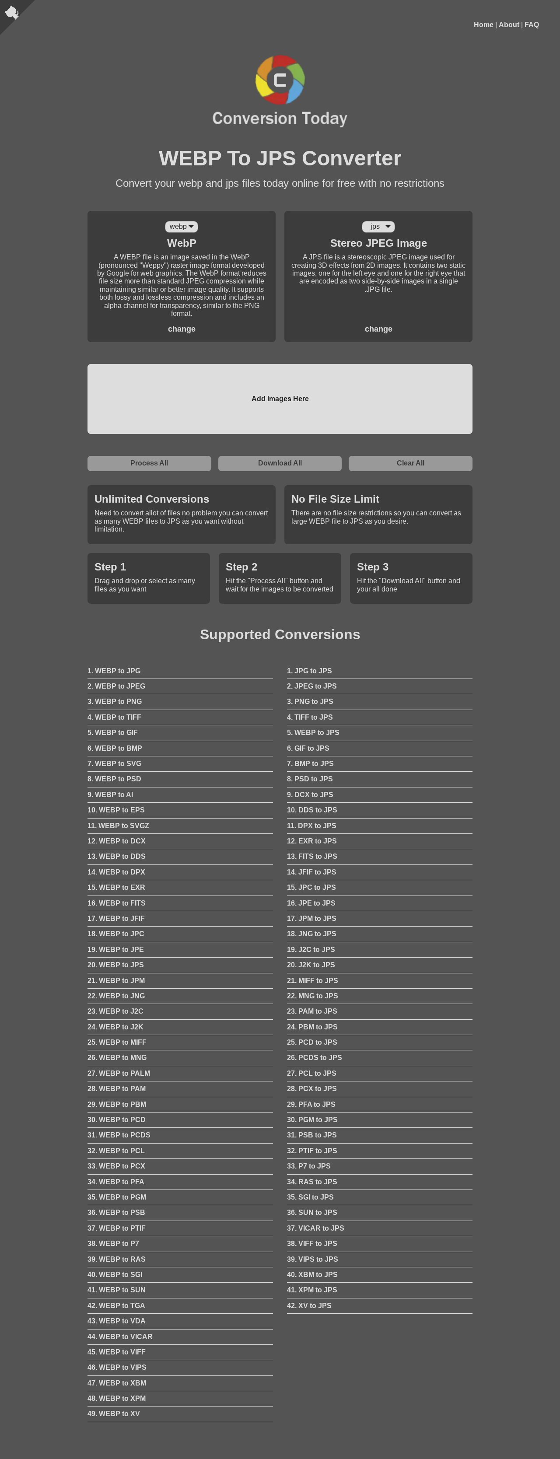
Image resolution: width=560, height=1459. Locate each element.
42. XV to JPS (309, 1305)
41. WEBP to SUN (117, 1290)
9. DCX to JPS (310, 794)
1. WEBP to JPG (114, 671)
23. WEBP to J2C (116, 1011)
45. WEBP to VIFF (117, 1352)
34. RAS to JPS (312, 1182)
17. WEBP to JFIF (116, 918)
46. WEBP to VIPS (117, 1367)
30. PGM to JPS (312, 1119)
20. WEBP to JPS (116, 965)
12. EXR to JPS (312, 841)
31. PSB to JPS (312, 1135)
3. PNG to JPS (310, 701)
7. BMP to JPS (310, 763)
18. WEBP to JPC (116, 934)
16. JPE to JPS (311, 903)
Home (484, 24)
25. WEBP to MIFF (117, 1042)
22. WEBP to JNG (116, 996)
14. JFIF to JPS (311, 872)
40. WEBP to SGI (115, 1274)
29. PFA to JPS (311, 1104)
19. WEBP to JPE (116, 949)
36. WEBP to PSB (116, 1212)
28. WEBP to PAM (117, 1088)
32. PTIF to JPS (312, 1151)
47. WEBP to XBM (117, 1383)
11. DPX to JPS (311, 825)
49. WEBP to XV (114, 1413)
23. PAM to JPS (312, 1011)
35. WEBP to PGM (117, 1197)
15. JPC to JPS (311, 887)
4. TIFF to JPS (310, 717)
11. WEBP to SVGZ (118, 825)
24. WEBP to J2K (116, 1027)
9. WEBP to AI (110, 794)
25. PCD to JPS (312, 1042)
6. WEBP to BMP (115, 748)
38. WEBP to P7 (113, 1243)
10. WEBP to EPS (116, 810)
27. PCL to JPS (311, 1073)
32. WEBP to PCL (116, 1151)
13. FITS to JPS (312, 856)
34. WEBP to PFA (116, 1182)
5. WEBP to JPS (313, 732)
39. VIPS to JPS (312, 1259)
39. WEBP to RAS (117, 1259)
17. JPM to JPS (311, 918)
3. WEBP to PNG (115, 701)
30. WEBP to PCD (117, 1119)
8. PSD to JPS (310, 779)
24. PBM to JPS (312, 1027)
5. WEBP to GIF (113, 732)
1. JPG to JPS (309, 671)
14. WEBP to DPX (116, 872)
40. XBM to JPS (312, 1274)
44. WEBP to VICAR (120, 1336)
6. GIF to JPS (308, 748)
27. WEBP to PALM (119, 1073)
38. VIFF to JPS (312, 1243)
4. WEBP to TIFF (114, 717)
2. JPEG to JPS (312, 686)
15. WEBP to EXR (116, 887)
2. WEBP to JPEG (116, 686)
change (182, 329)
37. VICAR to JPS (315, 1228)
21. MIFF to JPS (312, 980)
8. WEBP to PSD (114, 779)
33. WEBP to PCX (116, 1166)
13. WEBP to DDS (117, 856)
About (509, 24)
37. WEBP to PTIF (117, 1228)
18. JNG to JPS (311, 934)
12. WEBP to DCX (117, 841)
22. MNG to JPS (312, 996)
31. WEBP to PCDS (119, 1135)
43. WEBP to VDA (117, 1321)
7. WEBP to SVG (114, 763)
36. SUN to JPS (312, 1212)
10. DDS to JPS (312, 810)
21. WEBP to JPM (116, 980)
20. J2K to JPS (311, 965)
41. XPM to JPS (312, 1290)
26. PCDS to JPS (314, 1057)
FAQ (532, 24)
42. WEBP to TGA (116, 1305)
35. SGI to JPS (310, 1197)
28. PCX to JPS (312, 1088)
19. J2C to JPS (311, 949)
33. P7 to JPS (309, 1166)
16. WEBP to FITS (117, 903)
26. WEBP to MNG (117, 1057)
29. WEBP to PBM (117, 1104)
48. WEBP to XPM (117, 1398)
